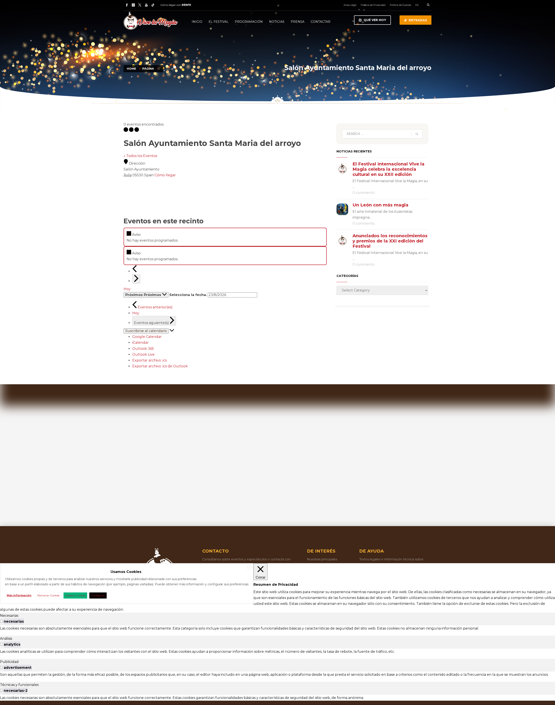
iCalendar (140, 342)
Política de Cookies (400, 5)
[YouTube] (146, 5)
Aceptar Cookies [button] (75, 595)
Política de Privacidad (373, 5)
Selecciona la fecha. (188, 295)
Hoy (127, 289)
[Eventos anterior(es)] (134, 271)
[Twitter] (140, 5)
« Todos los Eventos (140, 156)
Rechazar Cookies (48, 595)
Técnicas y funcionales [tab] (19, 685)
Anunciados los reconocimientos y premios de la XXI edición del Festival (390, 241)
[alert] (225, 237)
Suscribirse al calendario (146, 331)
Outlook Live (143, 354)
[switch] (1, 621)
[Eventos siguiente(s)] (136, 279)
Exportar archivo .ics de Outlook (160, 366)
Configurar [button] (98, 595)
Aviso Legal (350, 5)
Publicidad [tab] (9, 662)
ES (416, 5)
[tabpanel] (277, 628)
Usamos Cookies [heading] (126, 572)
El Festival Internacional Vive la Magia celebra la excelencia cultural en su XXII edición (388, 169)
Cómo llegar (165, 175)
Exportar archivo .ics (149, 360)
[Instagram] (133, 5)
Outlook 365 (143, 349)
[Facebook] (127, 5)
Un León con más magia (380, 205)
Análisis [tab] (6, 638)
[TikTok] (153, 5)
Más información (19, 595)
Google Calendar (147, 337)
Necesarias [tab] (9, 615)
